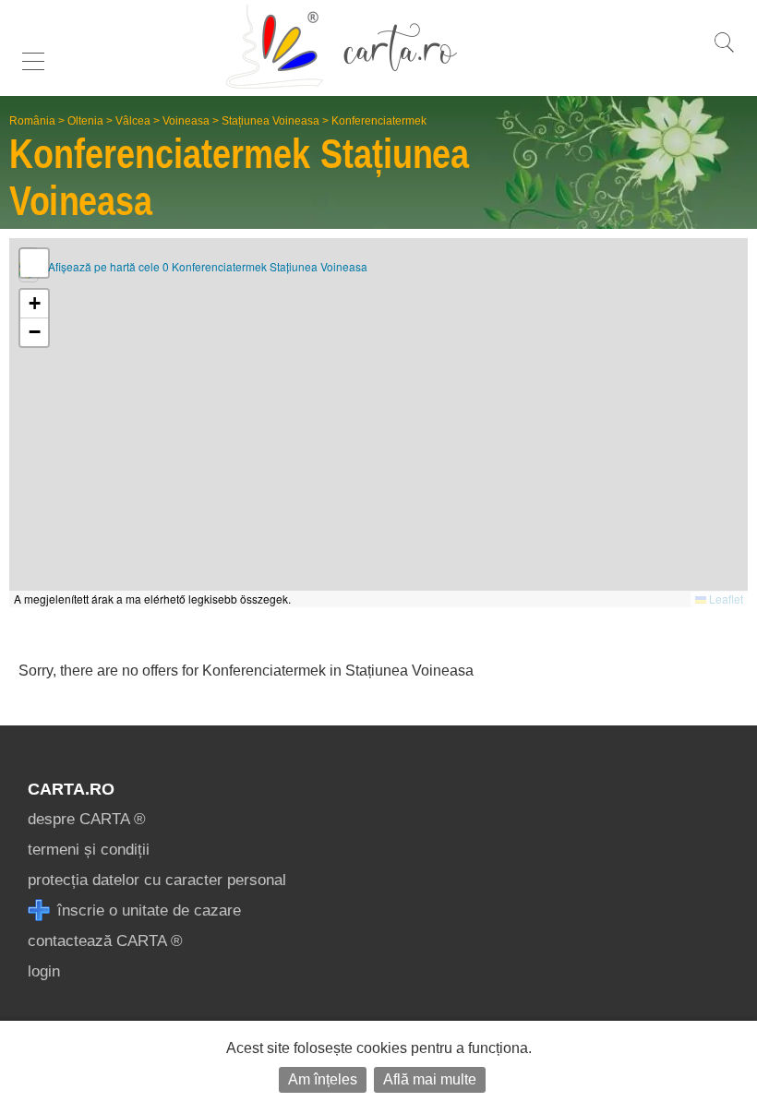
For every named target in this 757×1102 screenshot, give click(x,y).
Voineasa (186, 120)
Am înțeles (322, 1079)
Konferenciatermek (379, 120)
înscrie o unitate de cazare (147, 910)
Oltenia (85, 120)
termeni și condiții (89, 849)
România (32, 120)
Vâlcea (132, 120)
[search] (724, 52)
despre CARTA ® (87, 819)
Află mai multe (429, 1079)
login (44, 971)
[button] (34, 304)
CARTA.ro (71, 789)
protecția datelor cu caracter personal (157, 880)
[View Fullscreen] (34, 263)
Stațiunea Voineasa (270, 120)
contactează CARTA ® (105, 941)
